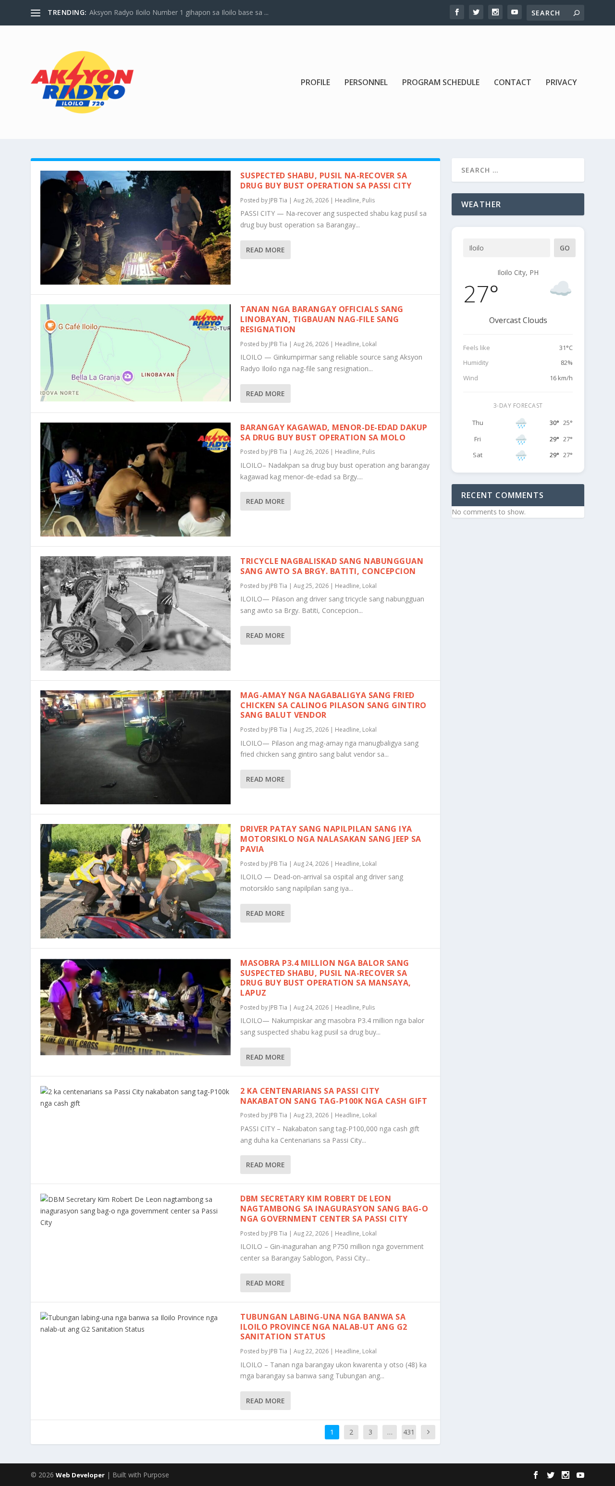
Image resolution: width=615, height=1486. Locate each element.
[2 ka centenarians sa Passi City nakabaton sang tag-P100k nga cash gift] (135, 1097)
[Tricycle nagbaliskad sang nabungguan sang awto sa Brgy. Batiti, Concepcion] (135, 613)
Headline (347, 200)
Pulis (368, 200)
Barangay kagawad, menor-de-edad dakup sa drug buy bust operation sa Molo (334, 432)
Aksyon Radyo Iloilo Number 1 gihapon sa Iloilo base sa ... (179, 12)
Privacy (561, 82)
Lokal (369, 344)
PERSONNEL (366, 82)
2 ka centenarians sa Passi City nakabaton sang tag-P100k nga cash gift (333, 1096)
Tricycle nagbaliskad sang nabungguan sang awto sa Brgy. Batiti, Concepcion (331, 566)
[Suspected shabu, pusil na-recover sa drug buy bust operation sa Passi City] (135, 228)
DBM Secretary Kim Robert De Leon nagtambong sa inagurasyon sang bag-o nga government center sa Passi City (334, 1208)
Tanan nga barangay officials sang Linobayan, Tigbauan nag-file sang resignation (322, 319)
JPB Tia (278, 200)
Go (565, 247)
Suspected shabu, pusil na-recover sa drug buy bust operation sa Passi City (326, 180)
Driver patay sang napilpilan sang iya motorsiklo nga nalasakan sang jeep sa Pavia (330, 839)
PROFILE (315, 82)
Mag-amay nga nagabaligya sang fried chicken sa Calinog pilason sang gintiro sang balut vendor (333, 705)
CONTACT (512, 82)
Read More (265, 249)
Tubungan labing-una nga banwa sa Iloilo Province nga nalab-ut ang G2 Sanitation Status (323, 1326)
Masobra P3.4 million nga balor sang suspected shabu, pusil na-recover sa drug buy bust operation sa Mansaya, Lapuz (325, 978)
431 (409, 1431)
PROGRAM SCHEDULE (441, 82)
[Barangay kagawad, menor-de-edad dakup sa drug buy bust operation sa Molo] (135, 480)
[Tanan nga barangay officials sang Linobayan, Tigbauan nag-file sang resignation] (135, 352)
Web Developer (80, 1475)
